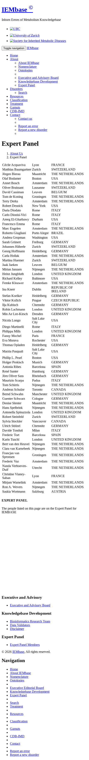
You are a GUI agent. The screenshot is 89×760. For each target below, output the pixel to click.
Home (14, 55)
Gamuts (15, 107)
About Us (16, 153)
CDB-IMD (17, 111)
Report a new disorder (32, 130)
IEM (17, 9)
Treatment (16, 104)
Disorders (16, 89)
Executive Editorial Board (27, 688)
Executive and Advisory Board (38, 77)
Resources (16, 96)
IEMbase (18, 651)
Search (22, 92)
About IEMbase (28, 63)
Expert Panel (26, 85)
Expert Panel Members (25, 644)
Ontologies (25, 70)
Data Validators (20, 625)
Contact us (25, 118)
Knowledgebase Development (38, 81)
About (14, 59)
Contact (15, 115)
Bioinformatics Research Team (30, 621)
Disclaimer (17, 629)
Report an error (28, 126)
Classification (19, 100)
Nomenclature (27, 66)
